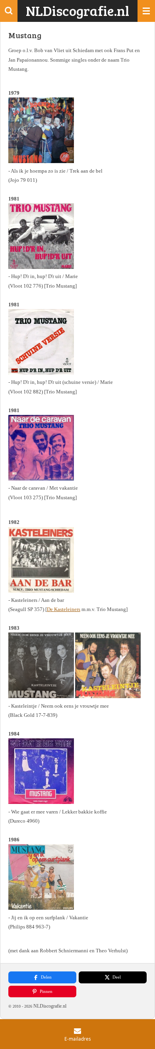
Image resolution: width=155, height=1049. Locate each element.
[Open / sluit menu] (146, 11)
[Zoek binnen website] (8, 11)
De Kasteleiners (63, 609)
